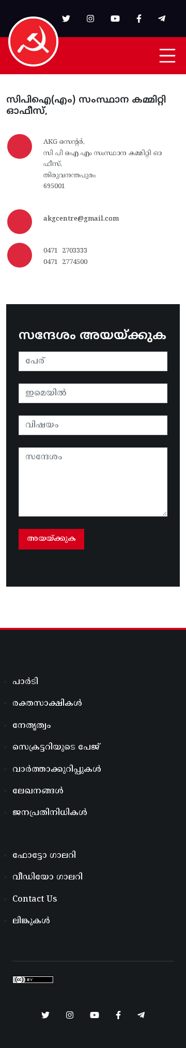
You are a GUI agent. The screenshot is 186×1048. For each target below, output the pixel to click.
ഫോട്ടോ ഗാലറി (44, 856)
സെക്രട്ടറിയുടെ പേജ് (56, 747)
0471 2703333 (65, 251)
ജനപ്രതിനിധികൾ (49, 813)
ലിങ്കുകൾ (31, 921)
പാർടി (25, 682)
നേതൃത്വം (31, 726)
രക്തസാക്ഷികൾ (47, 703)
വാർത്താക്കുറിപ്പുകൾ (56, 769)
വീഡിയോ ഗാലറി (47, 877)
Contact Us (34, 899)
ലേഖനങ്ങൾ (38, 791)
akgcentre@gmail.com (81, 219)
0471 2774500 (65, 262)
